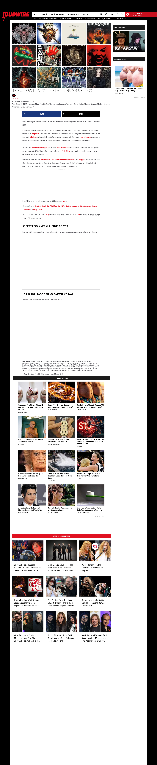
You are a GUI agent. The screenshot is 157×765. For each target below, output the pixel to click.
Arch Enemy (55, 159)
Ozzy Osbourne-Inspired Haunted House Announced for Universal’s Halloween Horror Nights (27, 568)
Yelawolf (90, 370)
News (35, 14)
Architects (79, 361)
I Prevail (67, 365)
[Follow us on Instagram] (106, 14)
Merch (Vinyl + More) (105, 19)
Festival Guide (90, 19)
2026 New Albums (66, 19)
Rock (61, 374)
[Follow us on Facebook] (117, 14)
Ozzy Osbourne (85, 137)
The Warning (65, 370)
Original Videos (73, 14)
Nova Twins (89, 367)
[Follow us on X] (122, 14)
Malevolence (35, 367)
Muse (75, 367)
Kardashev (82, 365)
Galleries (43, 374)
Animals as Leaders (60, 361)
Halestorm (51, 365)
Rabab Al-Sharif (40, 206)
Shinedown (87, 369)
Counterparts (35, 363)
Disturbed (56, 363)
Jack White (66, 151)
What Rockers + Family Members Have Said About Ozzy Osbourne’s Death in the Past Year (27, 638)
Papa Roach (41, 369)
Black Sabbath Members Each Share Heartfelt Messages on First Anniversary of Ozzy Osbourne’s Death (94, 638)
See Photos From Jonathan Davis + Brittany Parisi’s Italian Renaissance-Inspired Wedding (61, 603)
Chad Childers (52, 206)
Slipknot (33, 137)
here (64, 201)
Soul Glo (42, 370)
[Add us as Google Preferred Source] (101, 14)
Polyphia (82, 159)
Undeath (73, 370)
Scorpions (79, 369)
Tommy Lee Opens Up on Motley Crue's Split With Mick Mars (113, 48)
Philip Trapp (37, 209)
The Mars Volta (56, 370)
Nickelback (81, 367)
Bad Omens (88, 361)
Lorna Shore (45, 159)
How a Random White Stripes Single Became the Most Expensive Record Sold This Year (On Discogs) (26, 603)
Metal (53, 374)
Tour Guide (78, 19)
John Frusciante (62, 147)
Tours (50, 14)
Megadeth (35, 134)
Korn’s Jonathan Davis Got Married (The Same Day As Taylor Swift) (93, 603)
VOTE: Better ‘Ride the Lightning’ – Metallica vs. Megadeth (92, 568)
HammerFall (60, 365)
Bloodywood (26, 363)
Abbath (33, 361)
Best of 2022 (35, 374)
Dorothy (62, 363)
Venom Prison (82, 370)
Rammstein (57, 369)
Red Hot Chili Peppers (40, 147)
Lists (43, 14)
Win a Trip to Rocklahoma (48, 19)
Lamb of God (94, 365)
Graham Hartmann (72, 206)
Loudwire (15, 99)
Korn (88, 365)
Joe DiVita (61, 206)
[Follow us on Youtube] (111, 14)
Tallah (48, 370)
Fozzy (41, 365)
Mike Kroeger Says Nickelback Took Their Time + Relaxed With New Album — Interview (61, 568)
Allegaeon (40, 361)
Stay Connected (121, 19)
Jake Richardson (85, 206)
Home (34, 19)
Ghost (46, 365)
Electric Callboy (80, 363)
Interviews (60, 14)
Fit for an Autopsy (92, 363)
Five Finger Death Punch (30, 365)
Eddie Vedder (70, 363)
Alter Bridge (49, 361)
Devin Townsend (46, 363)
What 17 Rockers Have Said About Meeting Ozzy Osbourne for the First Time (61, 638)
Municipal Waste (67, 367)
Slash (31, 370)
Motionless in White (67, 159)
